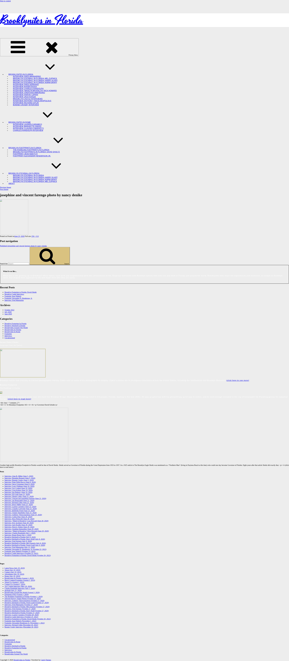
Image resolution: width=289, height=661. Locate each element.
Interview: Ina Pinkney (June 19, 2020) (18, 492)
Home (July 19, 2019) (12, 576)
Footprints (8, 334)
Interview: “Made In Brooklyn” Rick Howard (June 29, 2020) (27, 531)
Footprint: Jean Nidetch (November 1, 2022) (20, 621)
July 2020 (8, 312)
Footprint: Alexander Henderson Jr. (32, 156)
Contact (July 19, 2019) (13, 572)
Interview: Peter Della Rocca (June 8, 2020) (20, 482)
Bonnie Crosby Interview (26, 105)
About (11, 183)
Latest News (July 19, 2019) (15, 568)
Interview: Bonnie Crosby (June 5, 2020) (19, 480)
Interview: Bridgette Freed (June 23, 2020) (20, 511)
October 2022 (9, 310)
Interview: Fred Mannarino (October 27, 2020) (21, 605)
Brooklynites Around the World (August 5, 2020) (22, 592)
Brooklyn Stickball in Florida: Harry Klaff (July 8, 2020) (25, 539)
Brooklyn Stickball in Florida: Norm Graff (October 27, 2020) (27, 603)
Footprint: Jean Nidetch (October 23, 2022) (20, 551)
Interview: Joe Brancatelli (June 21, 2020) (19, 500)
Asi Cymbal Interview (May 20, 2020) (18, 586)
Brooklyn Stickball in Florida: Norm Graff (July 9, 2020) (25, 545)
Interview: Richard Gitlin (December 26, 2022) (21, 625)
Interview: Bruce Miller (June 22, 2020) (19, 505)
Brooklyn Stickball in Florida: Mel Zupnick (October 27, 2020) (27, 607)
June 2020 (8, 314)
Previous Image (5, 187)
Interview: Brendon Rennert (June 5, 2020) (20, 478)
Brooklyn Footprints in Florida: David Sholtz (21, 292)
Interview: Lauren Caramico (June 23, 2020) (20, 507)
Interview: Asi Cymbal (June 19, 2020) (18, 488)
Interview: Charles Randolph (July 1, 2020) (20, 533)
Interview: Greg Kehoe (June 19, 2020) (19, 490)
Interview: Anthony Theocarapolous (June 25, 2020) (23, 515)
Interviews (8, 336)
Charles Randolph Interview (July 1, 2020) (20, 588)
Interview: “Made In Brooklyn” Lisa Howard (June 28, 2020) (26, 521)
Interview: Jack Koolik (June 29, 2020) (18, 525)
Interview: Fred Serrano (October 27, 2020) (20, 609)
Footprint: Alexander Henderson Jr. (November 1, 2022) (25, 623)
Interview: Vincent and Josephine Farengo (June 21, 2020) (25, 498)
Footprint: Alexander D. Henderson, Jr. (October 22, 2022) (25, 549)
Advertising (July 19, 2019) (14, 574)
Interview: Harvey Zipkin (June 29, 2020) (19, 527)
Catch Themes (46, 660)
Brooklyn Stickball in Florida (15, 326)
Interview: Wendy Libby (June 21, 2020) (19, 496)
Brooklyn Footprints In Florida (15, 324)
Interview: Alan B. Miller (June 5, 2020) (19, 476)
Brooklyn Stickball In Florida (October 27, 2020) (22, 613)
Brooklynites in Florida (41, 20)
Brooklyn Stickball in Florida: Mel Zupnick (35, 181)
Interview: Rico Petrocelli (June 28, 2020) (19, 519)
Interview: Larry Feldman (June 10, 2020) (19, 486)
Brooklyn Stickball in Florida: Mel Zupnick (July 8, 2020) (25, 543)
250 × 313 (35, 236)
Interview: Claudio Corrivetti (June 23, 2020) (21, 509)
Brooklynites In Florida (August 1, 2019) (19, 578)
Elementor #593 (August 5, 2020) (17, 594)
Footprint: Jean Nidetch (13, 296)
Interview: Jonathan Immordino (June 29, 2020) (21, 529)
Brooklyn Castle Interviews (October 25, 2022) (21, 553)
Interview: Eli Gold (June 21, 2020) (17, 494)
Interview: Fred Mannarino (14, 300)
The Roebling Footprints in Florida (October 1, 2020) (24, 597)
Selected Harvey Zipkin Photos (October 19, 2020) (23, 599)
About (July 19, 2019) (12, 570)
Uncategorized (10, 338)
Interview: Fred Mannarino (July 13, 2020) (20, 547)
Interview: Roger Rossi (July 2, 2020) (18, 535)
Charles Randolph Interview (28, 130)
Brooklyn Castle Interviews (14, 294)
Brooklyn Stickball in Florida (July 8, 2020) (20, 537)
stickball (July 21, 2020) (13, 590)
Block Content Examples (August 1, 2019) (20, 580)
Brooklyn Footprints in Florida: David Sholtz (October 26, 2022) (28, 555)
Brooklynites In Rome (12, 332)
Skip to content (5, 1)
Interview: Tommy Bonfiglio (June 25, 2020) (21, 513)
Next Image (4, 189)
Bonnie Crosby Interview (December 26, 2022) (21, 627)
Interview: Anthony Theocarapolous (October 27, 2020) (24, 601)
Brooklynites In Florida (13, 330)
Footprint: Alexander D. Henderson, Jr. (18, 298)
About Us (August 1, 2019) (14, 582)
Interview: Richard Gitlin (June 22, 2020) (19, 503)
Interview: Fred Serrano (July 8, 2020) (18, 541)
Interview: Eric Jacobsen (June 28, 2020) (19, 523)
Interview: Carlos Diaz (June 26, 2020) (18, 517)
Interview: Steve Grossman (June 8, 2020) (20, 484)
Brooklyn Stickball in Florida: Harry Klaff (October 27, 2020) (27, 611)
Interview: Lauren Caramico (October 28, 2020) (22, 615)
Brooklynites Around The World (16, 328)
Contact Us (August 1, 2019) (15, 584)
